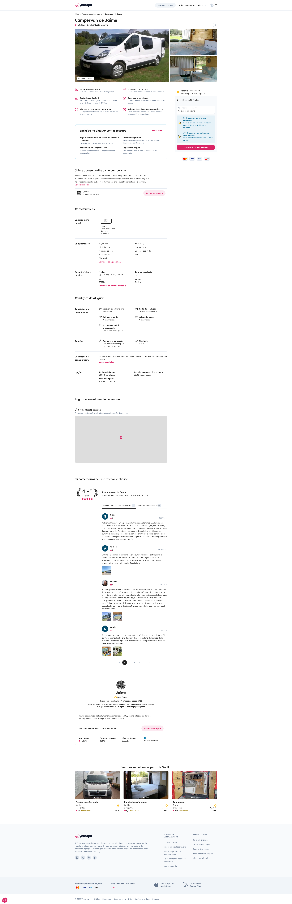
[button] (5, 900)
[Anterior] (77, 785)
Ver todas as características (112, 286)
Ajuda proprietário (201, 858)
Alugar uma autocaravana (175, 847)
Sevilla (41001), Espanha (97, 25)
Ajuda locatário (170, 866)
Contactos (106, 899)
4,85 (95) (81, 25)
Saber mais (157, 130)
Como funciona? (171, 842)
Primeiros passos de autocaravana (172, 852)
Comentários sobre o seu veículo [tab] (118, 505)
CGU (130, 899)
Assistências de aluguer (203, 853)
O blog (97, 899)
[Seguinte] (117, 785)
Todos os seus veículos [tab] (149, 505)
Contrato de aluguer (201, 844)
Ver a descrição (82, 185)
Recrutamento (119, 899)
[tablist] (134, 506)
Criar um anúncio (186, 5)
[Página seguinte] (149, 662)
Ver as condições (106, 362)
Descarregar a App (165, 5)
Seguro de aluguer (201, 849)
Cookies (155, 899)
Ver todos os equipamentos (111, 262)
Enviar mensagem (154, 193)
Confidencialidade (142, 899)
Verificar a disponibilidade (196, 147)
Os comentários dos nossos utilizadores (175, 860)
